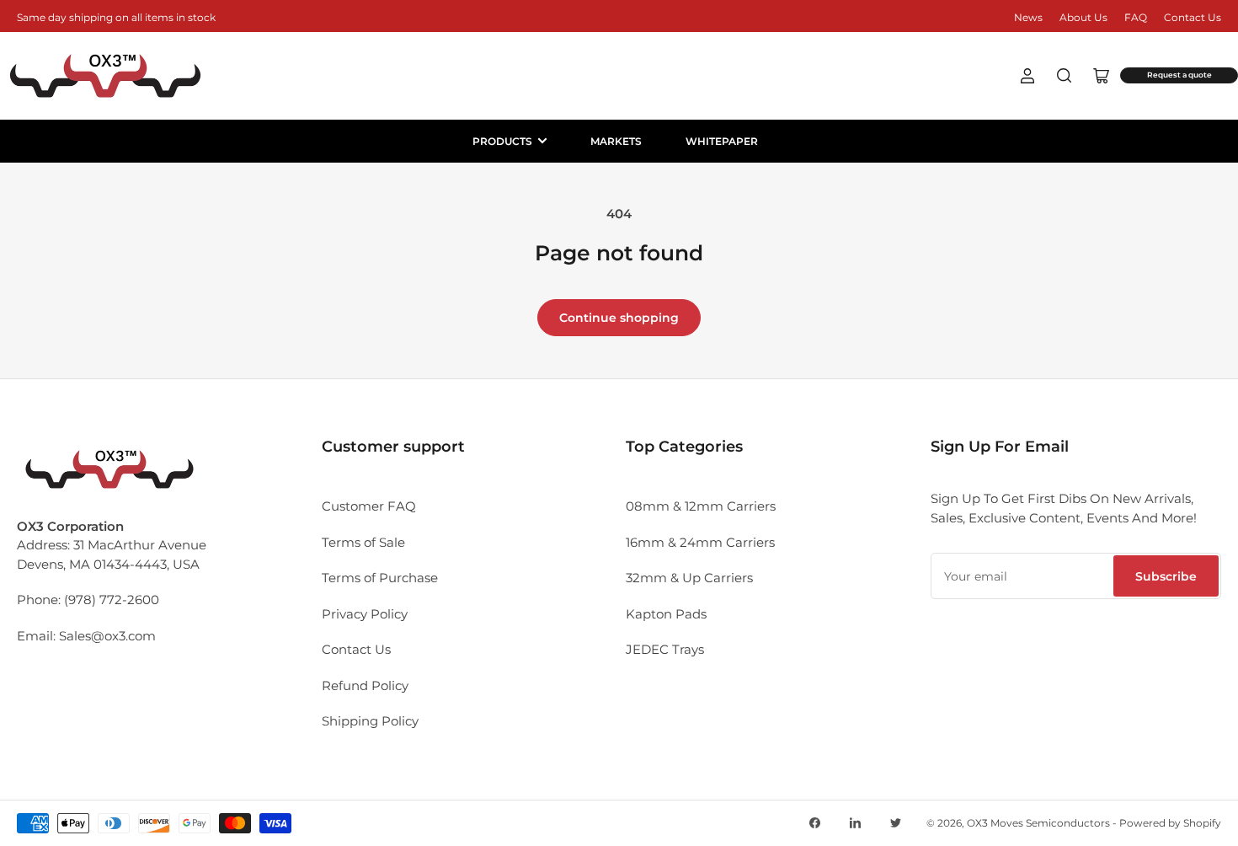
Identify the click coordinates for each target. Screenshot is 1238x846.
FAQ (1135, 17)
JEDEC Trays (665, 649)
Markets (616, 141)
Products (502, 141)
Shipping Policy (370, 721)
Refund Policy (365, 685)
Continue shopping (619, 317)
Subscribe (1166, 576)
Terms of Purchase (380, 578)
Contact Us (1192, 17)
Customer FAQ (369, 506)
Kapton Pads (666, 614)
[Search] (1064, 75)
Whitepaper (722, 141)
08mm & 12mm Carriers (701, 506)
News (1028, 17)
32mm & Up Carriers (689, 578)
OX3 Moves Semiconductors (1038, 823)
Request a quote (1179, 75)
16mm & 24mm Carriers (700, 542)
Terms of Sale (363, 542)
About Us (1083, 17)
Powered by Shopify (1170, 823)
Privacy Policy (365, 614)
